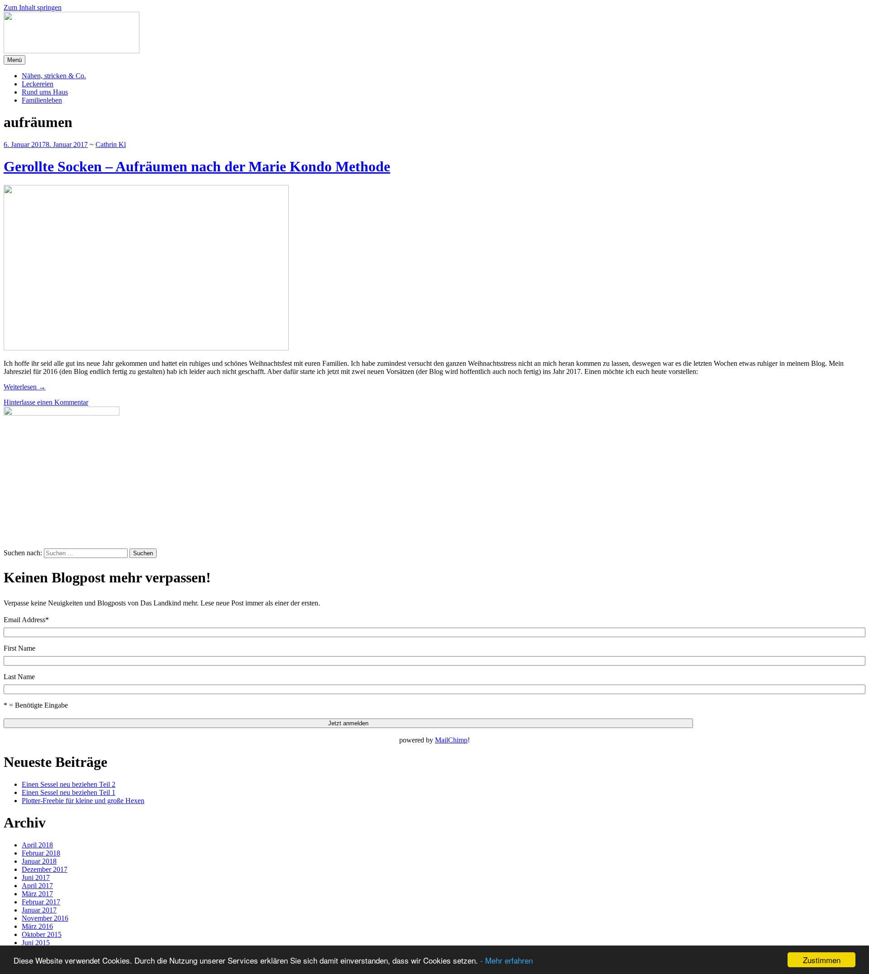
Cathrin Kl (110, 144)
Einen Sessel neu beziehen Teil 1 (68, 792)
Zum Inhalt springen (33, 7)
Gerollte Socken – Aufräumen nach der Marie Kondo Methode (197, 166)
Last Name (19, 677)
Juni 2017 (36, 877)
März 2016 (37, 926)
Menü (14, 60)
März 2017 (37, 894)
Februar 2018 (41, 853)
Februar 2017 (41, 902)
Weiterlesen (25, 387)
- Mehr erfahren (506, 960)
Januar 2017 (39, 910)
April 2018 (37, 845)
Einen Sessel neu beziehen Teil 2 (68, 784)
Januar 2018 (39, 861)
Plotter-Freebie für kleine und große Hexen (83, 800)
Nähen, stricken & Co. (54, 76)
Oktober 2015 (42, 934)
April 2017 (37, 885)
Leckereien (37, 84)
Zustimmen (821, 959)
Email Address (26, 620)
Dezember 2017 (44, 869)
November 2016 (45, 918)
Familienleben (42, 100)
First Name (19, 648)
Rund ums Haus (45, 92)
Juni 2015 (36, 942)
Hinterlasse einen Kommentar (46, 402)
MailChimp (451, 740)
